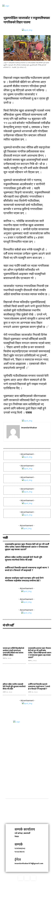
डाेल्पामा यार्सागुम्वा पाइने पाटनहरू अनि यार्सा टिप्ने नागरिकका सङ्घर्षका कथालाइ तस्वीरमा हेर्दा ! (24, 579)
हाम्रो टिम (27, 807)
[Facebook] (20, 877)
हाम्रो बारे (27, 801)
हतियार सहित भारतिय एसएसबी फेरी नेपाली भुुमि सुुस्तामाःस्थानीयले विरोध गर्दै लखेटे (23, 558)
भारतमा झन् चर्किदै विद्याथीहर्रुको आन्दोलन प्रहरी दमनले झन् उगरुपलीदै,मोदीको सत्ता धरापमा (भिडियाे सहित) (13, 651)
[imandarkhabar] (13, 431)
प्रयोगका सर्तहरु (27, 814)
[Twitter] (27, 877)
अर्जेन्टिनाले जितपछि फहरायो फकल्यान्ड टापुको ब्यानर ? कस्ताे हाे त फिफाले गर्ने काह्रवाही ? (27, 569)
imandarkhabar (29, 427)
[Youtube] (33, 877)
